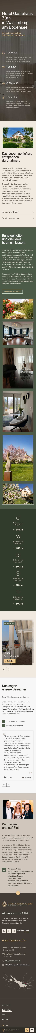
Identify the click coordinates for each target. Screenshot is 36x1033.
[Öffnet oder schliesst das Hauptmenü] (32, 1030)
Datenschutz (6, 1010)
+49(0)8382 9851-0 (12, 961)
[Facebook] (9, 931)
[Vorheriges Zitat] (4, 669)
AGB (3, 1015)
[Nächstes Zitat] (9, 669)
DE (3, 1025)
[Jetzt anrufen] (27, 1030)
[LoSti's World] (4, 931)
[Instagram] (14, 931)
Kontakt (5, 1019)
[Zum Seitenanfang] (18, 893)
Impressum (6, 1005)
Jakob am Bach (12, 652)
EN (7, 1025)
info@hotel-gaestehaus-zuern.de (17, 965)
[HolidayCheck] (23, 931)
